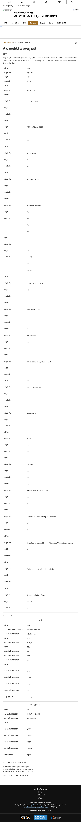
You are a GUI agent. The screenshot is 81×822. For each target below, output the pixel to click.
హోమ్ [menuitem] (5, 23)
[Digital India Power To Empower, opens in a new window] (55, 818)
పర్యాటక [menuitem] (42, 23)
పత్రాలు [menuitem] (51, 23)
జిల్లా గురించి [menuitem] (15, 23)
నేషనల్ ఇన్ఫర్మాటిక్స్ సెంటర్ (32, 805)
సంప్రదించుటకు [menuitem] (40, 795)
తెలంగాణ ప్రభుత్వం (8, 6)
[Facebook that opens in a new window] (73, 43)
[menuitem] (9, 2)
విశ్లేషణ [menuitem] (40, 798)
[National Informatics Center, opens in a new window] (40, 818)
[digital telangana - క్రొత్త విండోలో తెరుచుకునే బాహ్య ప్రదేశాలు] (76, 10)
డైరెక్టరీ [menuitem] (24, 23)
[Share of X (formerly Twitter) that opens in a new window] (76, 43)
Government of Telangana (23, 6)
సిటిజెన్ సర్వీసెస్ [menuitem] (61, 23)
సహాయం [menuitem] (40, 792)
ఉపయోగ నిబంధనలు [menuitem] (40, 789)
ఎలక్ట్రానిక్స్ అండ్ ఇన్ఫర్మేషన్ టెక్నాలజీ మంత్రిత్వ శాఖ (36, 807)
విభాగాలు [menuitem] (33, 23)
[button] (76, 23)
